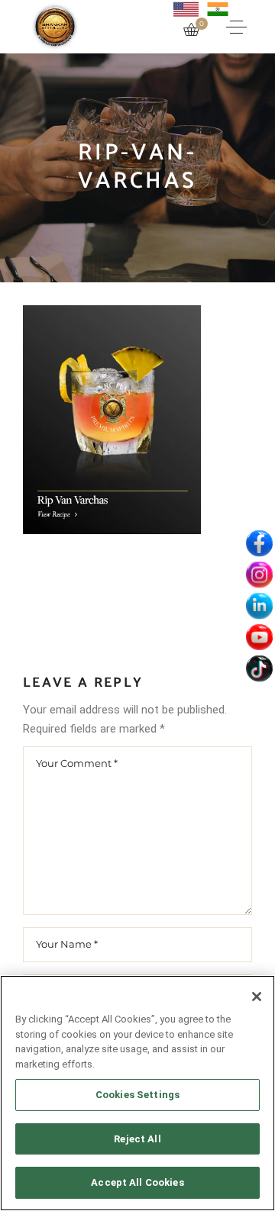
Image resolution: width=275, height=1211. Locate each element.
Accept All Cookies (137, 1182)
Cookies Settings (137, 1094)
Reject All (137, 1139)
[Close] (256, 996)
